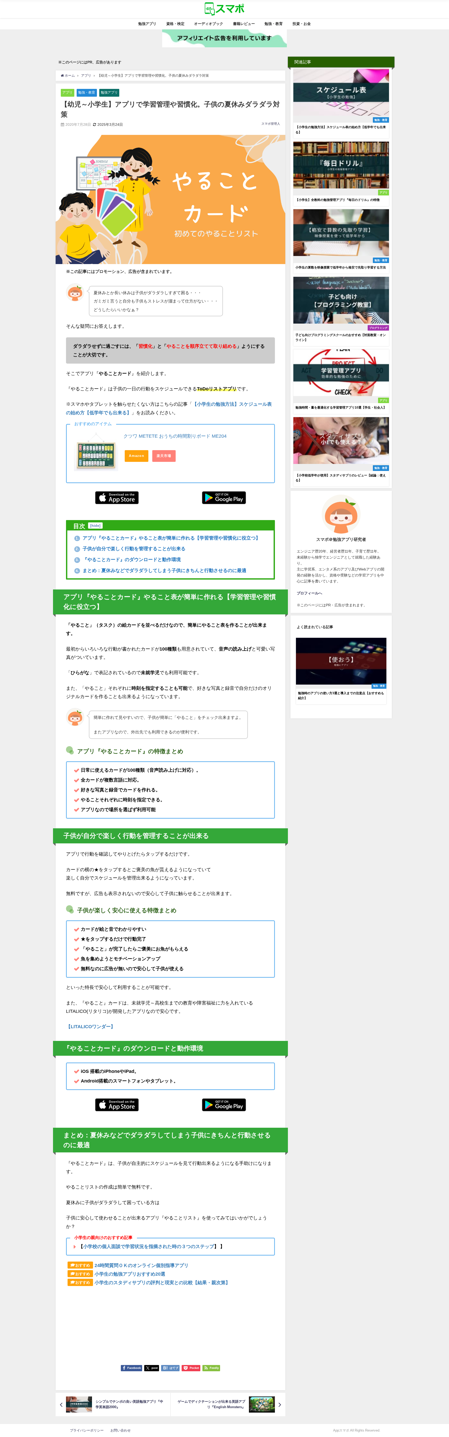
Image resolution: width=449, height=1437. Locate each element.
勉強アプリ (147, 23)
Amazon (136, 455)
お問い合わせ (120, 1430)
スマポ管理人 (270, 123)
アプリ (67, 92)
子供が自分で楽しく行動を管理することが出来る (131, 548)
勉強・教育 (274, 23)
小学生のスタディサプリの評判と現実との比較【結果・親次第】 (162, 1282)
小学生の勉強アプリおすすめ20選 (130, 1274)
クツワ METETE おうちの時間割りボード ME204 (175, 436)
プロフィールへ (309, 593)
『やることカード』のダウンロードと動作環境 (128, 559)
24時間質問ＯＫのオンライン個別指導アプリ (142, 1265)
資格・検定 (175, 23)
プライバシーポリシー (88, 1430)
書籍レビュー (244, 23)
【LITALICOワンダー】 (90, 1026)
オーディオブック (208, 23)
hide (95, 525)
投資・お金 (302, 23)
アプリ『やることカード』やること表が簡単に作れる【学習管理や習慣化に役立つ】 (168, 538)
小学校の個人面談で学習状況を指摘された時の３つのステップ (148, 1246)
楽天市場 (164, 455)
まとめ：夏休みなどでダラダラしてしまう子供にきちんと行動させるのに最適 (161, 570)
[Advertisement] (170, 1323)
